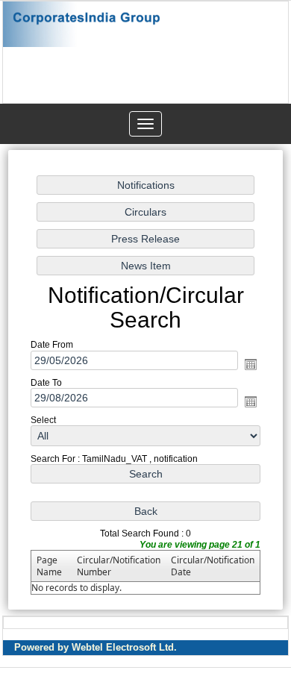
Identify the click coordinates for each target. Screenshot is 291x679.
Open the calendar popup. (250, 364)
